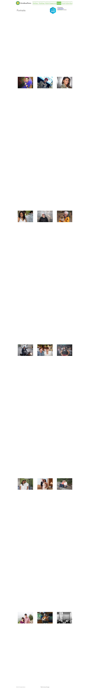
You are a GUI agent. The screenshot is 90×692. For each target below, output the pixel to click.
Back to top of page (45, 687)
